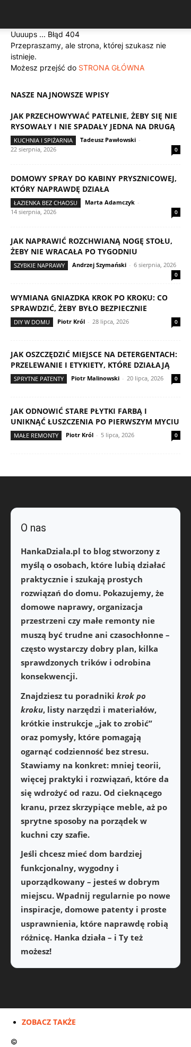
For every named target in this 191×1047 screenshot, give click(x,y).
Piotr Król (71, 321)
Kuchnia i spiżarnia (43, 140)
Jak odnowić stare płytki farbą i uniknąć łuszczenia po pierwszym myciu (95, 416)
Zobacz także (49, 1022)
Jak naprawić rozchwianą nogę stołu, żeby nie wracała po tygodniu (91, 246)
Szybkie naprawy (39, 265)
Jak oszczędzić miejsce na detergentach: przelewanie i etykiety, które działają (94, 359)
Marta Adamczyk (110, 202)
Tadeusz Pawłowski (108, 140)
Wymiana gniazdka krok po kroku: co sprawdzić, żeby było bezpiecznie (89, 302)
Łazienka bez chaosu (45, 203)
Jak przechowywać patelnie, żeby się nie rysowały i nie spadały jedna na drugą (94, 121)
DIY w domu (32, 322)
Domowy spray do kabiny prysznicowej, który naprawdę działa (94, 183)
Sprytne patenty (39, 379)
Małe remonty (36, 435)
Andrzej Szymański (99, 265)
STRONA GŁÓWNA (111, 67)
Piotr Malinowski (95, 378)
